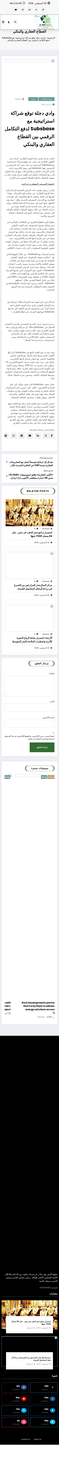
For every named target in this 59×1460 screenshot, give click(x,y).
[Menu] (3, 22)
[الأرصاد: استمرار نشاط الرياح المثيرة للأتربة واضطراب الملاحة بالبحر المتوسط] (29, 618)
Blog (33, 777)
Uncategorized (45, 777)
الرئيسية (51, 37)
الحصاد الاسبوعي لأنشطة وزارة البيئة (38, 184)
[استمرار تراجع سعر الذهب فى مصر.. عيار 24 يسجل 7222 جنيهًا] (29, 512)
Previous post (46, 458)
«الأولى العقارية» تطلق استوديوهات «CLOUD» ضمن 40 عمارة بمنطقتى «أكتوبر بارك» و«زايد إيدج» (30, 476)
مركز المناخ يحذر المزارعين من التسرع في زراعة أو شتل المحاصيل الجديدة (33, 586)
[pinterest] (21, 436)
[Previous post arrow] (6, 462)
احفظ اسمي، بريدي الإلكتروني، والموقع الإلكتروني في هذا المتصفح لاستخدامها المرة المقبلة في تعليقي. (29, 737)
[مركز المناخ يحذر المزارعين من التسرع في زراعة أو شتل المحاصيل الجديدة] (29, 565)
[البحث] (15, 22)
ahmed (18, 99)
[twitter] (46, 436)
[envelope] (30, 436)
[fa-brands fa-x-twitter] (36, 9)
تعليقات (51, 673)
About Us (37, 1439)
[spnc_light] (9, 22)
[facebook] (51, 436)
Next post (48, 471)
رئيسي (33, 99)
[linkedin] (38, 436)
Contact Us (25, 1439)
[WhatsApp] (14, 436)
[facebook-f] (43, 9)
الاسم (52, 701)
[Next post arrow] (6, 476)
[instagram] (22, 9)
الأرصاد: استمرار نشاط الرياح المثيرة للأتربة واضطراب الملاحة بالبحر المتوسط (32, 639)
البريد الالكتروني (48, 717)
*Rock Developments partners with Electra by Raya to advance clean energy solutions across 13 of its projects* (32, 1007)
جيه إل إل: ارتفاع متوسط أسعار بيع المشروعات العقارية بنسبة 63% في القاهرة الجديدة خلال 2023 (31, 463)
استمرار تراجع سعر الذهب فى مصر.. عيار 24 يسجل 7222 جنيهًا (32, 534)
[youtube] (16, 9)
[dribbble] (29, 9)
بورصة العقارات (46, 99)
